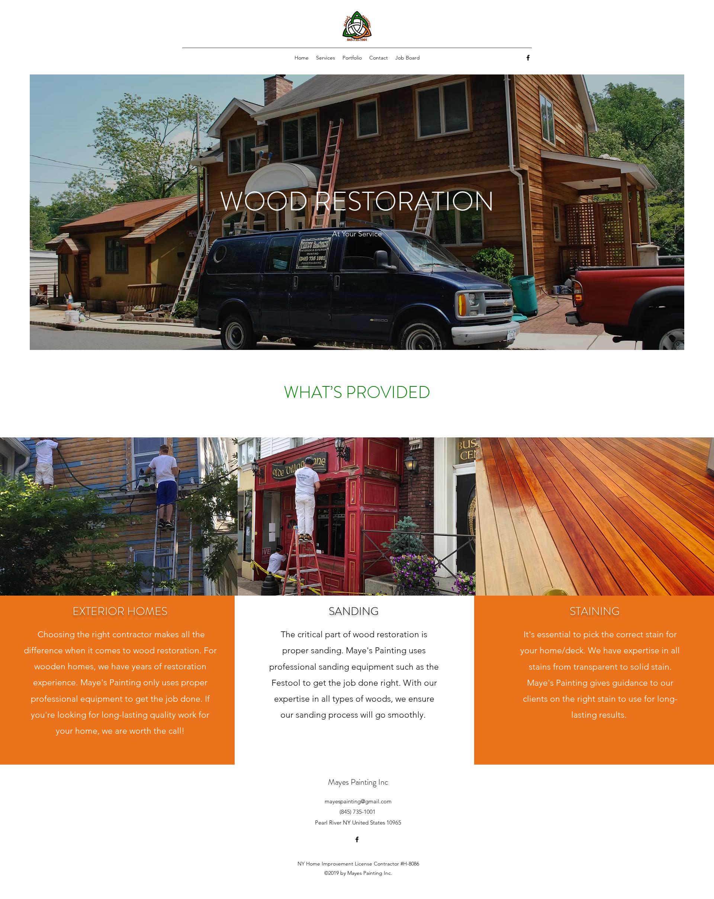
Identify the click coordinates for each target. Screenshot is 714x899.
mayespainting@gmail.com (358, 801)
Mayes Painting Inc (358, 782)
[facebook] (528, 57)
